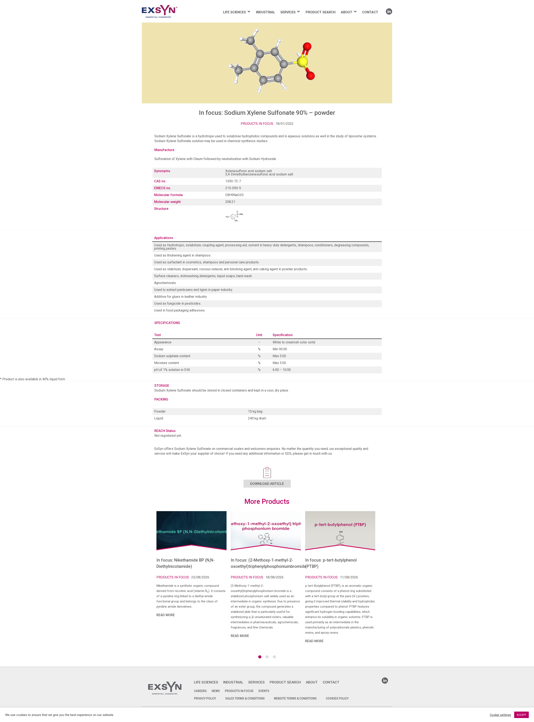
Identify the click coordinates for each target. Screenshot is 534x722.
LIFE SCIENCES (234, 12)
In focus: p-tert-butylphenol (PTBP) (331, 563)
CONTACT (370, 12)
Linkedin (389, 10)
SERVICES (288, 12)
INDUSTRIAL (265, 12)
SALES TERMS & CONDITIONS (245, 698)
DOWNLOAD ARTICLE (267, 484)
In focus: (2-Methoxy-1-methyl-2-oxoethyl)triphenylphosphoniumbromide (266, 563)
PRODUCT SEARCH (320, 12)
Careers (200, 691)
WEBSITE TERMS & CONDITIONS (295, 698)
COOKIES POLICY (337, 698)
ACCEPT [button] (521, 714)
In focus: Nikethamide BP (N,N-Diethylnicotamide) (185, 563)
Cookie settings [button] (500, 715)
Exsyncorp (169, 4)
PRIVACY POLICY (205, 698)
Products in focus (257, 124)
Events (263, 691)
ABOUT (346, 12)
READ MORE (165, 615)
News (216, 691)
